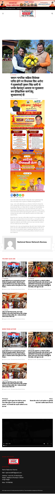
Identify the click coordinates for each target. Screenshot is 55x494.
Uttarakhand (13, 74)
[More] (23, 195)
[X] (14, 195)
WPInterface (40, 490)
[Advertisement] (27, 28)
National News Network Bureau (31, 98)
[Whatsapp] (20, 195)
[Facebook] (12, 195)
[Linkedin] (17, 195)
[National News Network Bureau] (10, 243)
